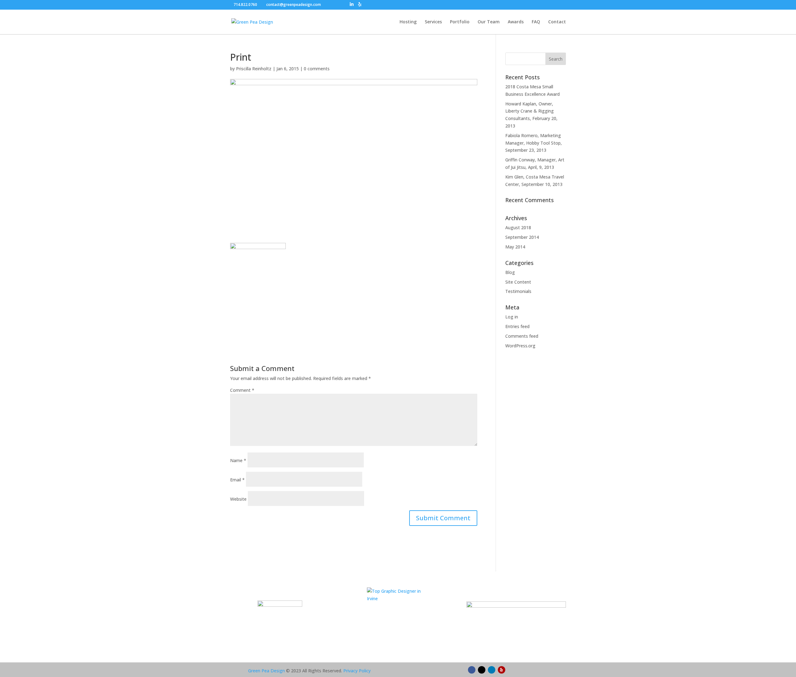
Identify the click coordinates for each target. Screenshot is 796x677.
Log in (511, 317)
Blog (510, 272)
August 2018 (518, 227)
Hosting (408, 22)
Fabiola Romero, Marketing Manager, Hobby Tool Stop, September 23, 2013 (533, 142)
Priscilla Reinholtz (253, 69)
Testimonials (518, 291)
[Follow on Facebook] (471, 670)
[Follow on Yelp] (501, 670)
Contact (557, 22)
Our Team (489, 22)
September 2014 (522, 237)
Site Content (518, 282)
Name (238, 460)
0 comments (317, 69)
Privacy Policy (357, 671)
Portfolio (460, 22)
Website (238, 499)
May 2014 (515, 247)
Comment (242, 390)
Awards (516, 22)
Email (237, 480)
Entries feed (517, 326)
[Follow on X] (481, 670)
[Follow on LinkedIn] (491, 670)
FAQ (536, 22)
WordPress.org (520, 346)
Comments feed (521, 336)
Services (433, 22)
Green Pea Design (266, 671)
